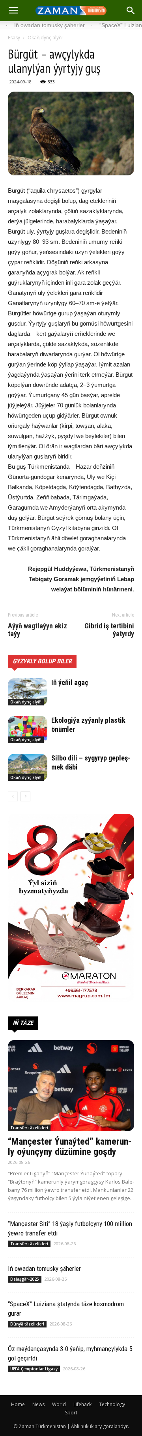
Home (18, 1404)
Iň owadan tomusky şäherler (44, 1268)
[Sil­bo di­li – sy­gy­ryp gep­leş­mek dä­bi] (27, 767)
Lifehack (82, 1404)
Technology (112, 1404)
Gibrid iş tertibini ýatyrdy (109, 630)
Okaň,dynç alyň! (45, 37)
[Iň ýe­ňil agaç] (27, 691)
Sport (71, 1412)
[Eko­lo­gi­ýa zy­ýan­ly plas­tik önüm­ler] (27, 729)
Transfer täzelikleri (29, 1127)
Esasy (14, 37)
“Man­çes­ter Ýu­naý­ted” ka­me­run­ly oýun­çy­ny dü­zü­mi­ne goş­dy (70, 1146)
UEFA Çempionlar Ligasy (34, 1369)
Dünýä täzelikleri (27, 1324)
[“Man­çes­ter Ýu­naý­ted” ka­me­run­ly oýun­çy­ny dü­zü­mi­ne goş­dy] (71, 1085)
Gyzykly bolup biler (42, 661)
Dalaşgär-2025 (24, 1279)
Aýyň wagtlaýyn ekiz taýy (37, 630)
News (38, 1404)
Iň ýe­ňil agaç (69, 682)
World (59, 1404)
